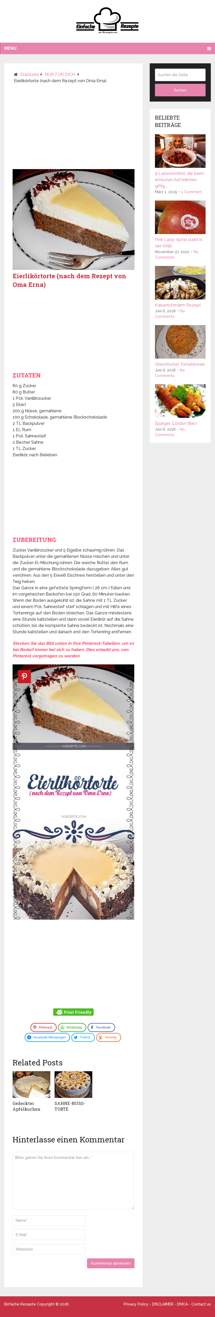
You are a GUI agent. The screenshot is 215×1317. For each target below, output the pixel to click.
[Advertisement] (74, 128)
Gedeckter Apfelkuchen (26, 1106)
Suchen (180, 90)
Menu (10, 48)
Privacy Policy (136, 1304)
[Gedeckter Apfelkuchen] (31, 1084)
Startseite (29, 74)
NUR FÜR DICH (60, 74)
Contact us (201, 1304)
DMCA (182, 1304)
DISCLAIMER (162, 1304)
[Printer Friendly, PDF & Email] (73, 1012)
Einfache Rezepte (20, 1304)
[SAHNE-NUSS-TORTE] (73, 1084)
